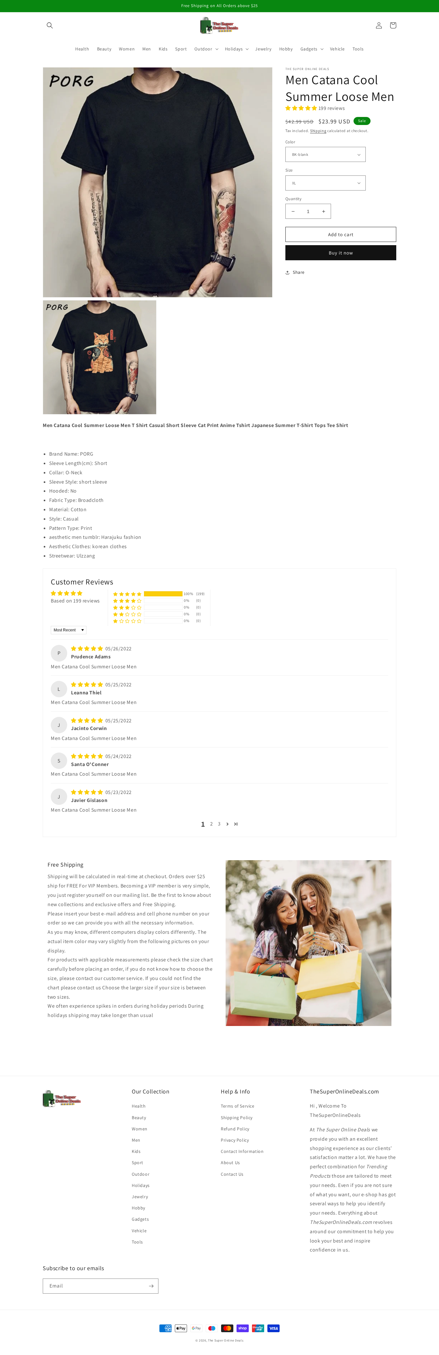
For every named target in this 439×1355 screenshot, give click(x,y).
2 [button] (211, 823)
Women (140, 1129)
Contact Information (242, 1151)
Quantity (293, 198)
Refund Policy (235, 1129)
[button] (50, 25)
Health (139, 1106)
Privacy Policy (235, 1140)
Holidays (141, 1185)
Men (136, 1140)
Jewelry (140, 1196)
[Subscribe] (151, 1286)
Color (290, 142)
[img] (87, 648)
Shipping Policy (237, 1117)
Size (289, 170)
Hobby (138, 1208)
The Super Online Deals (225, 1340)
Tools (137, 1242)
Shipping (318, 130)
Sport (137, 1162)
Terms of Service (238, 1106)
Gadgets (140, 1219)
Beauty (139, 1117)
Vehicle (139, 1231)
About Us (230, 1162)
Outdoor (140, 1174)
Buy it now (341, 253)
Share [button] (299, 272)
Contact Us (232, 1174)
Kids (136, 1151)
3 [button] (219, 823)
